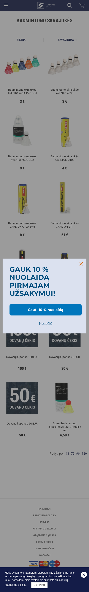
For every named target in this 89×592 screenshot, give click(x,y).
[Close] (81, 264)
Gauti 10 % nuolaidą (45, 310)
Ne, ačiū (45, 324)
